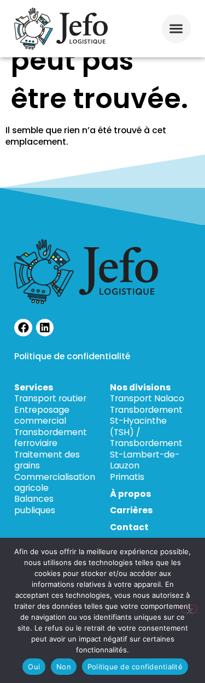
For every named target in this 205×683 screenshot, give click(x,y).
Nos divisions (140, 387)
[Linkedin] (45, 328)
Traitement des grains (47, 460)
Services (33, 387)
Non (63, 666)
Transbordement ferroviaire (50, 437)
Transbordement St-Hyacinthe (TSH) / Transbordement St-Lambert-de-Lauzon (146, 437)
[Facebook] (23, 328)
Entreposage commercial (41, 415)
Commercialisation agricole (54, 482)
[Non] (189, 609)
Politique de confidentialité (72, 356)
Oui (34, 666)
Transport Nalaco (147, 398)
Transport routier (50, 398)
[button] (176, 28)
